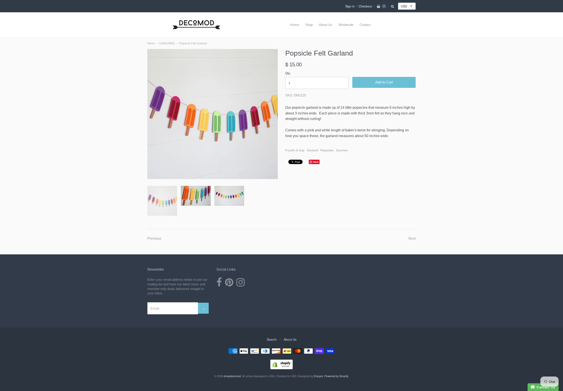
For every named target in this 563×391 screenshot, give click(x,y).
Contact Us (545, 387)
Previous (154, 238)
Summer (342, 150)
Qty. (288, 73)
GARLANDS (167, 43)
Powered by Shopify (336, 376)
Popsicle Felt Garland (193, 43)
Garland (312, 150)
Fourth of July (294, 150)
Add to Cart (384, 82)
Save (316, 161)
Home (294, 25)
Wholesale (345, 25)
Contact (365, 25)
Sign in (350, 6)
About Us (325, 25)
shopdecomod (232, 376)
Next (412, 238)
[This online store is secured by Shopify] (281, 367)
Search (272, 339)
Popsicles (327, 150)
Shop (309, 25)
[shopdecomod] (196, 29)
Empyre (318, 376)
